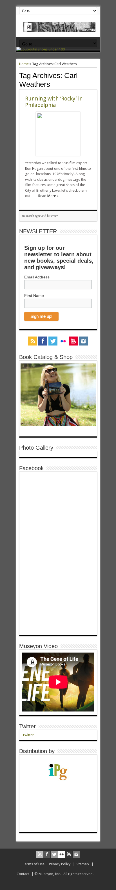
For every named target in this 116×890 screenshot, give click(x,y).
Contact (23, 874)
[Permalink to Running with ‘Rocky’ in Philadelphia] (58, 154)
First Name (34, 295)
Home (24, 64)
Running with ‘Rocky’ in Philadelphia (54, 101)
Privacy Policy (59, 864)
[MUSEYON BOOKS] (59, 27)
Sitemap (82, 864)
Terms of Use (33, 864)
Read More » (48, 196)
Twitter (27, 726)
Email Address (37, 277)
